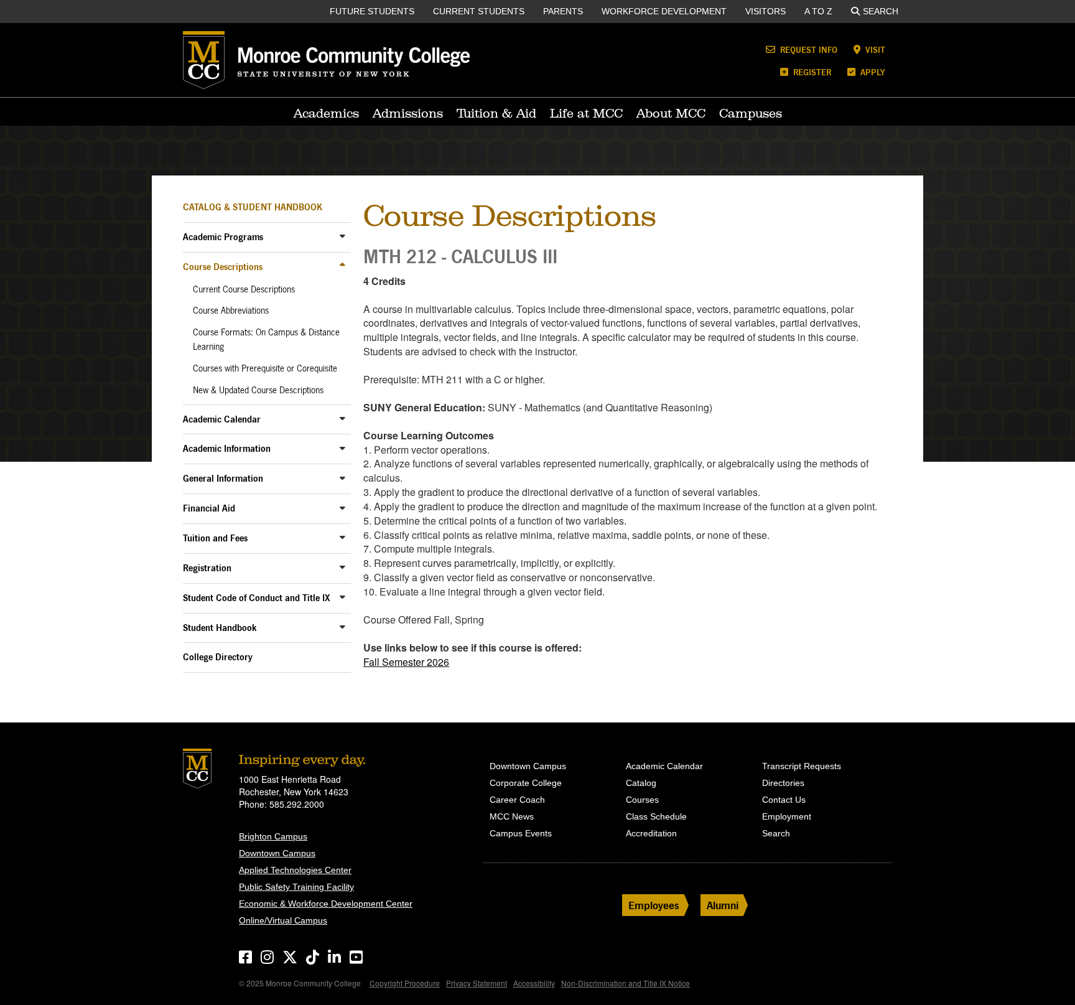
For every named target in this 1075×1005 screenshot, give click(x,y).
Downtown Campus (277, 853)
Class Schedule (656, 816)
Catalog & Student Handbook (252, 207)
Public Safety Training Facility (296, 887)
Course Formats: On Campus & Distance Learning (266, 339)
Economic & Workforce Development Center (325, 904)
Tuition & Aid (496, 113)
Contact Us (784, 800)
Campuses (750, 113)
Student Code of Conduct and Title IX (256, 598)
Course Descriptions (223, 267)
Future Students (372, 11)
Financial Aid (209, 508)
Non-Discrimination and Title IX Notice (625, 983)
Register (811, 72)
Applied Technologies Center (295, 870)
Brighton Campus (273, 836)
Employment (786, 816)
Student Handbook (220, 627)
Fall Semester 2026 (406, 662)
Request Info (807, 49)
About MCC (670, 113)
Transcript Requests (801, 766)
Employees (653, 905)
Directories (783, 783)
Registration (207, 568)
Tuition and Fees (215, 538)
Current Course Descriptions (244, 289)
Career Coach (517, 800)
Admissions (408, 113)
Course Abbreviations (231, 310)
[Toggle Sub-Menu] (342, 236)
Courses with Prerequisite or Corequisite (265, 368)
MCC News (512, 816)
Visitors (765, 11)
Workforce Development (664, 11)
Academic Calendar (222, 419)
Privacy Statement (476, 983)
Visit (874, 49)
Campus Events (521, 833)
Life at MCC (586, 113)
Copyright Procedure (405, 983)
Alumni (722, 905)
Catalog (641, 783)
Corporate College (526, 783)
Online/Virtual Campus (283, 920)
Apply (871, 72)
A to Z (818, 11)
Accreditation (651, 833)
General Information (223, 478)
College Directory (218, 657)
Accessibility (534, 983)
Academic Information (227, 448)
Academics (326, 113)
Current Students (478, 11)
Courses (642, 800)
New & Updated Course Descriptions (258, 390)
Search (880, 11)
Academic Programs (223, 237)
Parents (563, 11)
